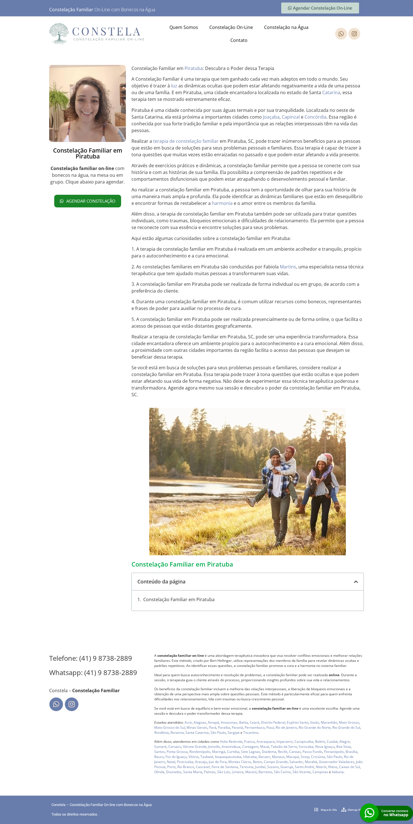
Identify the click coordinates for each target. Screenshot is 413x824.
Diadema (269, 751)
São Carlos (282, 771)
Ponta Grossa (177, 751)
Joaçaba (271, 117)
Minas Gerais (197, 727)
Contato (239, 40)
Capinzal (291, 117)
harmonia (222, 203)
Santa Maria (192, 771)
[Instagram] (354, 34)
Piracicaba (185, 761)
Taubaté (206, 756)
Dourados (173, 771)
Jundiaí (260, 766)
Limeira (238, 771)
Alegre (344, 741)
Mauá (264, 746)
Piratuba (194, 68)
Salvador (296, 761)
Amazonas (229, 722)
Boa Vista (343, 746)
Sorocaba (306, 746)
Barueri (264, 756)
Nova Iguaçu (325, 746)
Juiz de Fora (218, 761)
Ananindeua (231, 746)
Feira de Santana (225, 766)
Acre (188, 722)
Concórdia (315, 117)
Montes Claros (239, 761)
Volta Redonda (231, 741)
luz (174, 86)
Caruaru (174, 746)
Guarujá (286, 766)
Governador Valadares (336, 761)
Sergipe (234, 732)
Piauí (270, 727)
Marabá (311, 761)
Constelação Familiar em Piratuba (179, 599)
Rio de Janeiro (286, 727)
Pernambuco (255, 727)
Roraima (177, 732)
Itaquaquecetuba (228, 756)
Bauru (159, 756)
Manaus (278, 756)
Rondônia (161, 732)
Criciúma (318, 756)
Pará (212, 727)
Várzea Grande (194, 746)
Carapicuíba (303, 741)
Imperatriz (284, 741)
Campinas (320, 771)
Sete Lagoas (250, 751)
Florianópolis (334, 751)
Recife (282, 751)
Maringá (218, 751)
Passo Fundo (312, 751)
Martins (288, 267)
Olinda (159, 771)
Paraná (237, 727)
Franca (249, 741)
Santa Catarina (197, 732)
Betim (257, 761)
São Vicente (301, 771)
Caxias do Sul (349, 766)
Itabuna (338, 771)
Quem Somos (183, 27)
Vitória (194, 756)
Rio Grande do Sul (346, 727)
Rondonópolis (199, 751)
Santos (159, 751)
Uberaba (250, 756)
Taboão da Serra (284, 746)
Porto (171, 766)
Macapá (292, 756)
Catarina (331, 92)
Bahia (243, 722)
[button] (356, 581)
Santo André (304, 766)
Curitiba (233, 751)
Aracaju (201, 761)
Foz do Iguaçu (176, 756)
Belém (320, 741)
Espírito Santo (297, 722)
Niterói (321, 766)
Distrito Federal (273, 722)
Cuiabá (332, 741)
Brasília (351, 751)
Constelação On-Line (231, 27)
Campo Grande (276, 761)
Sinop (305, 756)
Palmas (209, 771)
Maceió (251, 771)
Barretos (265, 771)
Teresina (246, 766)
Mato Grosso (349, 722)
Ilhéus (332, 766)
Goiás (314, 722)
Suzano (273, 766)
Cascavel (203, 766)
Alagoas (200, 722)
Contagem (250, 746)
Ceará (254, 722)
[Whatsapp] (341, 34)
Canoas (295, 751)
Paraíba (224, 727)
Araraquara (266, 741)
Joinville (214, 746)
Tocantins (250, 732)
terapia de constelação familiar (186, 141)
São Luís (223, 771)
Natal (171, 761)
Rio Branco (185, 766)
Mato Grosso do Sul (169, 727)
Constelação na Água (286, 27)
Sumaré (160, 746)
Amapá (213, 722)
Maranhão (329, 722)
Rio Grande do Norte (315, 727)
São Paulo (218, 732)
